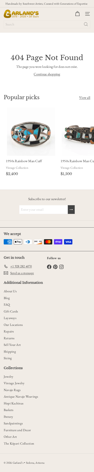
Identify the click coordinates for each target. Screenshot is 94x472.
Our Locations (13, 325)
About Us (10, 291)
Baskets (9, 410)
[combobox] (47, 24)
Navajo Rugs (12, 390)
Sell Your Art (12, 345)
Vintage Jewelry (14, 383)
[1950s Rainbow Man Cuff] (31, 142)
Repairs (9, 331)
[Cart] (77, 13)
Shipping (10, 351)
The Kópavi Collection (19, 443)
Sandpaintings (13, 423)
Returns (9, 338)
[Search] (86, 24)
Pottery (8, 417)
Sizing (8, 358)
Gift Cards (11, 311)
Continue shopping (47, 74)
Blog (7, 298)
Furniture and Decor (17, 430)
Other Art (10, 436)
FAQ (7, 304)
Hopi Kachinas (13, 403)
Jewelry (9, 376)
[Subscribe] (71, 209)
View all (84, 97)
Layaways (10, 318)
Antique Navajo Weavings (21, 396)
